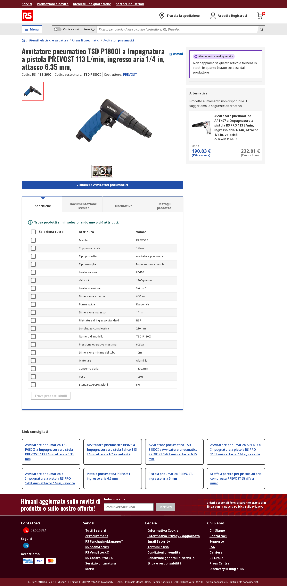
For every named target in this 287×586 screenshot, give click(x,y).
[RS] (27, 15)
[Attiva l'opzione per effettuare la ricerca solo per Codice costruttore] (92, 29)
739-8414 (232, 139)
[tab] (42, 204)
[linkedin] (26, 545)
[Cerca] (261, 29)
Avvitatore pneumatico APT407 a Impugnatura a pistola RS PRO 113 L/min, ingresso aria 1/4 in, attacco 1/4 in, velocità (236, 125)
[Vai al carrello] (260, 15)
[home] (23, 40)
